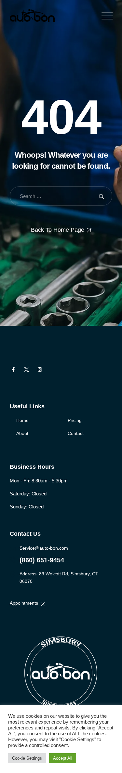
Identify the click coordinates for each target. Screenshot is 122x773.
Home (22, 420)
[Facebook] (13, 369)
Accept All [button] (62, 758)
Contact (76, 433)
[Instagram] (39, 369)
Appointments (24, 603)
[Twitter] (26, 369)
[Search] (101, 196)
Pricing (75, 420)
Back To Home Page (57, 230)
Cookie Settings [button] (27, 758)
